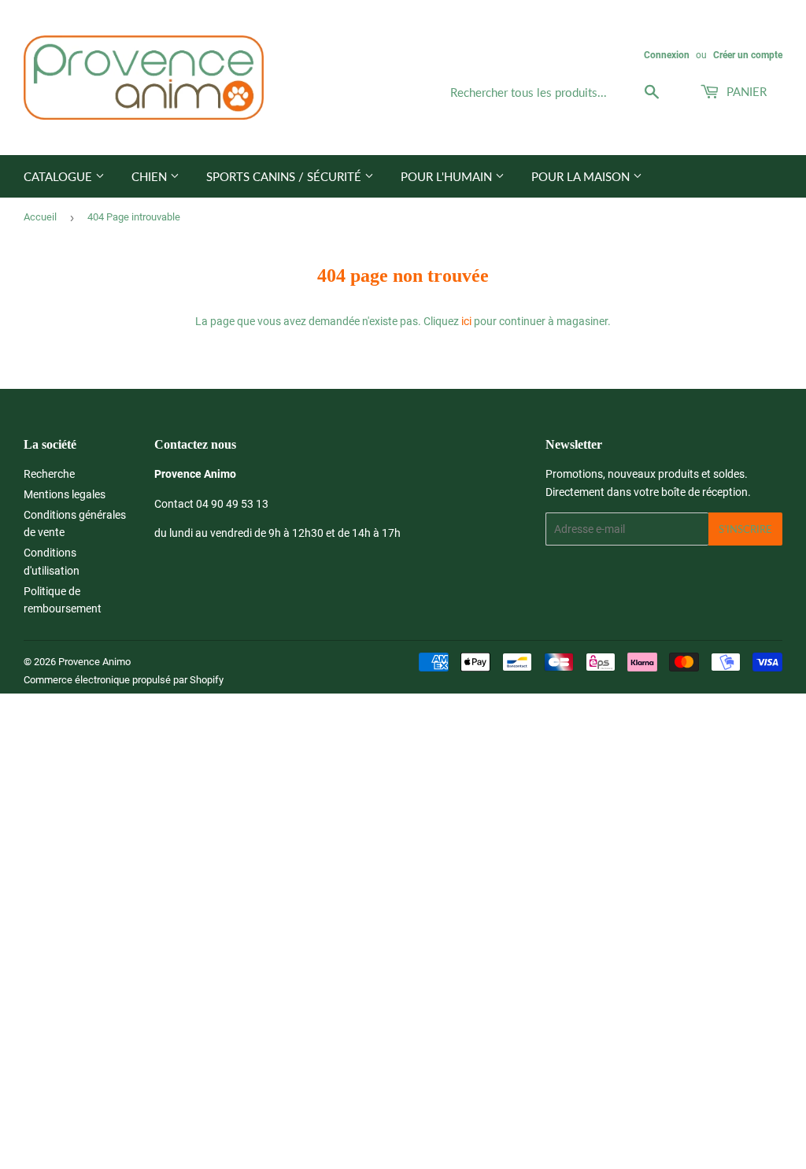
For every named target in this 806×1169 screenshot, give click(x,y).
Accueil (40, 217)
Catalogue (59, 176)
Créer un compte (747, 55)
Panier (745, 91)
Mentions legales (64, 494)
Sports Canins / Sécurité (285, 176)
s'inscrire (745, 529)
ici (466, 321)
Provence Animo (94, 662)
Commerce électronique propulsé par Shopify (124, 680)
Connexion (667, 55)
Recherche (49, 474)
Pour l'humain (448, 176)
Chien (150, 176)
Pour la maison (582, 176)
